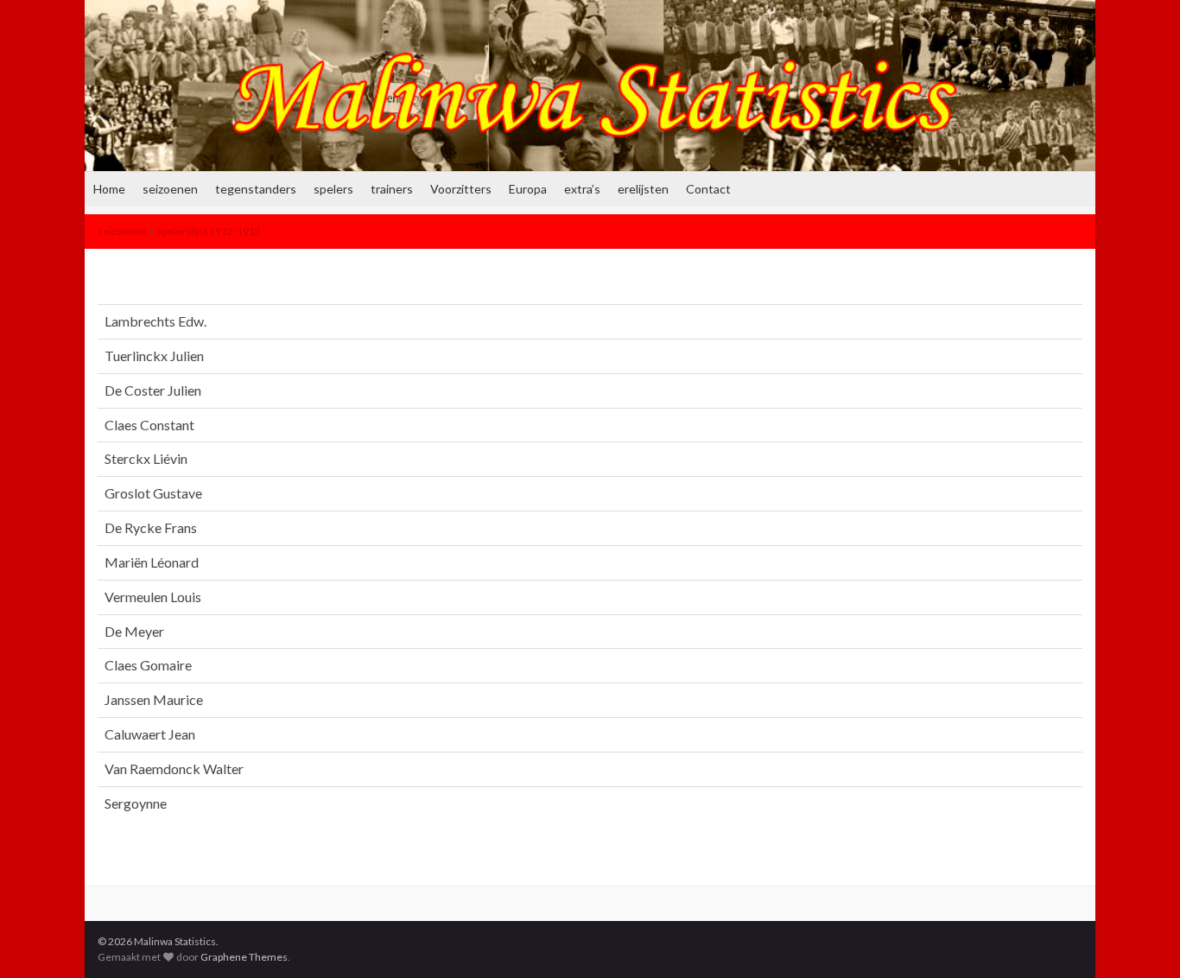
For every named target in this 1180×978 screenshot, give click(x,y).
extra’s (582, 188)
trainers (392, 188)
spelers (333, 188)
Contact (708, 188)
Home (109, 188)
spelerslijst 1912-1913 (208, 231)
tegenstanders (255, 188)
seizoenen (170, 188)
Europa (528, 188)
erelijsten (643, 188)
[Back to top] (1141, 939)
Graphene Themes (244, 956)
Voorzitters (461, 188)
